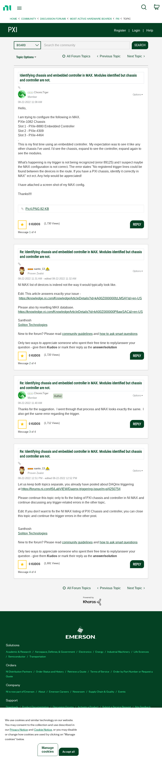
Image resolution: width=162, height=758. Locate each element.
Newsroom (79, 691)
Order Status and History (50, 671)
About (41, 691)
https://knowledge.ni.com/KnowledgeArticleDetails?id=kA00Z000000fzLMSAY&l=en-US (80, 298)
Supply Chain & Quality (101, 691)
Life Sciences (141, 651)
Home (13, 18)
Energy (99, 651)
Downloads (12, 707)
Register (120, 30)
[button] (22, 225)
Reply (137, 224)
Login (136, 30)
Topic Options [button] (25, 57)
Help (149, 30)
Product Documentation (35, 707)
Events (121, 691)
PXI (117, 18)
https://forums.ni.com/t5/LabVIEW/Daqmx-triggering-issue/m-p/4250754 (71, 489)
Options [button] (137, 94)
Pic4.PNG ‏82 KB (37, 208)
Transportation (37, 656)
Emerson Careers (59, 691)
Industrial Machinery (118, 651)
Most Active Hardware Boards (91, 18)
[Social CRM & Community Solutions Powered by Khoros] (92, 600)
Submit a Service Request (116, 707)
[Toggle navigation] (24, 8)
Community (28, 18)
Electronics (85, 651)
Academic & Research (18, 651)
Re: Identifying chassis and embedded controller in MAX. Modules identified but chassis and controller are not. (81, 254)
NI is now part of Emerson (20, 691)
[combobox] (85, 45)
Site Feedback (143, 707)
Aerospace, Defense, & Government (55, 651)
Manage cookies (48, 749)
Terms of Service (99, 671)
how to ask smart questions (119, 333)
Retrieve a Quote (77, 671)
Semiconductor (16, 656)
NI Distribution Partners (19, 671)
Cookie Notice (43, 729)
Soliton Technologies (32, 325)
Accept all (68, 751)
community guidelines (77, 333)
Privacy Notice (19, 729)
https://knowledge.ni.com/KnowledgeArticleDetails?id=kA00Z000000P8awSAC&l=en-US (80, 311)
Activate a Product (88, 707)
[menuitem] (144, 8)
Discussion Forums (53, 18)
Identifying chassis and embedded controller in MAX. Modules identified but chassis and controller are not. (78, 77)
